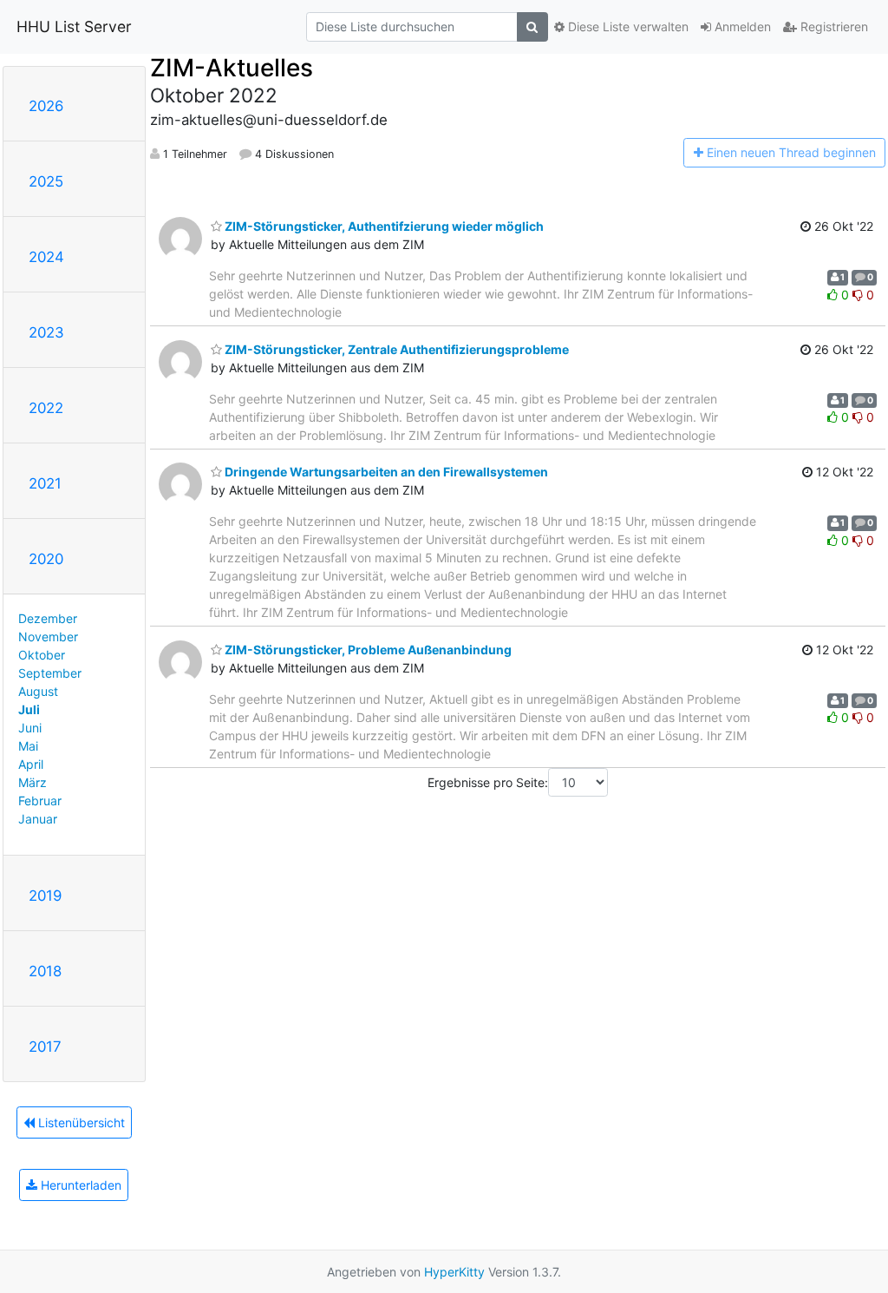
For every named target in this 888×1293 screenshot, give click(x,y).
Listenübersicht (80, 1122)
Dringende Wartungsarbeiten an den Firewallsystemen (385, 471)
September (50, 673)
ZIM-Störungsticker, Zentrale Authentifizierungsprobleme (395, 349)
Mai (28, 745)
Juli (29, 709)
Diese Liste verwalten (627, 26)
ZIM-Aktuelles (231, 67)
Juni (30, 727)
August (38, 691)
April (30, 764)
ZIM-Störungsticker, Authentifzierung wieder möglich (383, 226)
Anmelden (741, 26)
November (48, 636)
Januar (37, 818)
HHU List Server (74, 26)
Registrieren (832, 26)
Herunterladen (79, 1185)
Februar (40, 800)
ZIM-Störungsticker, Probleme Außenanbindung (367, 649)
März (32, 782)
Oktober (41, 654)
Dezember (47, 618)
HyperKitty (454, 1271)
